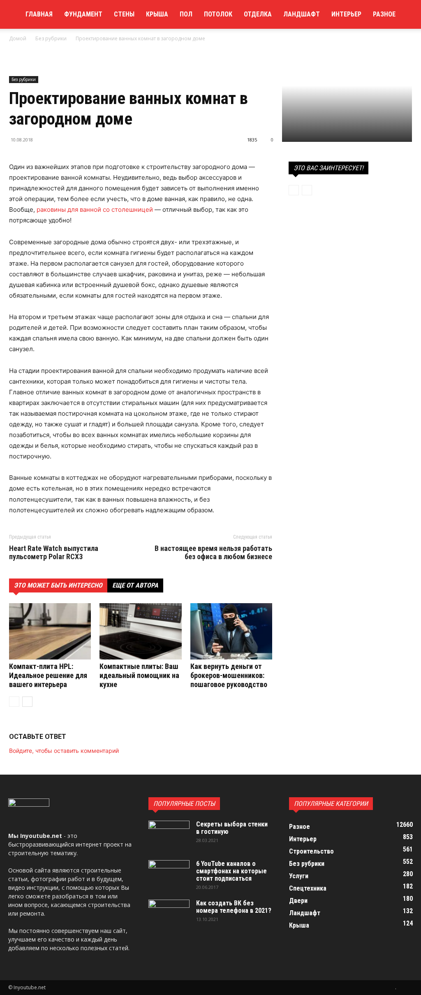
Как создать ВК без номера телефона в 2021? (233, 906)
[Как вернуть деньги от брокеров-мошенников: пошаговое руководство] (231, 631)
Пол (186, 14)
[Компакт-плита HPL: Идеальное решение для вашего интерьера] (50, 631)
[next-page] (27, 701)
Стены (124, 14)
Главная (39, 14)
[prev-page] (14, 701)
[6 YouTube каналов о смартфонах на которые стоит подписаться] (169, 874)
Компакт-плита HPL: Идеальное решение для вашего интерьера (48, 675)
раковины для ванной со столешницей (95, 209)
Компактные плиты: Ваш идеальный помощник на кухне (139, 675)
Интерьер (346, 14)
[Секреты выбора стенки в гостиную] (169, 835)
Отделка (258, 14)
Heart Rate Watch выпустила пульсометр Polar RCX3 (53, 552)
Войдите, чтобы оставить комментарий (64, 750)
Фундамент (83, 14)
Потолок (218, 14)
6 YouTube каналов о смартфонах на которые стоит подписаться (231, 871)
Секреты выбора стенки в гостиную (232, 827)
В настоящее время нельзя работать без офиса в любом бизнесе (213, 552)
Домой (17, 38)
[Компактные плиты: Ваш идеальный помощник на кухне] (140, 631)
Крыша (157, 14)
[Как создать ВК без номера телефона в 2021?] (169, 914)
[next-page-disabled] (307, 190)
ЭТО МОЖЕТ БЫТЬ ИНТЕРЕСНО (58, 585)
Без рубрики (51, 38)
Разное (384, 14)
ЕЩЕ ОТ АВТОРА (135, 585)
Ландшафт (301, 14)
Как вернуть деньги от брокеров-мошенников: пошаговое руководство (228, 675)
